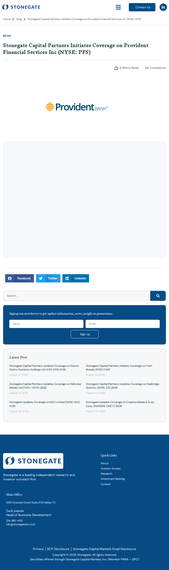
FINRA (124, 559)
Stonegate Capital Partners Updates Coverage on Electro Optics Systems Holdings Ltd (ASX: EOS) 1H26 (44, 367)
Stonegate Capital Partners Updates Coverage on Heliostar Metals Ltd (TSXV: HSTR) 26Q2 (45, 385)
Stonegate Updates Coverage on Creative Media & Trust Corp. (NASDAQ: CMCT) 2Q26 (120, 404)
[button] (118, 7)
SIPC (135, 559)
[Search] (158, 296)
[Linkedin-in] (163, 7)
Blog (7, 36)
